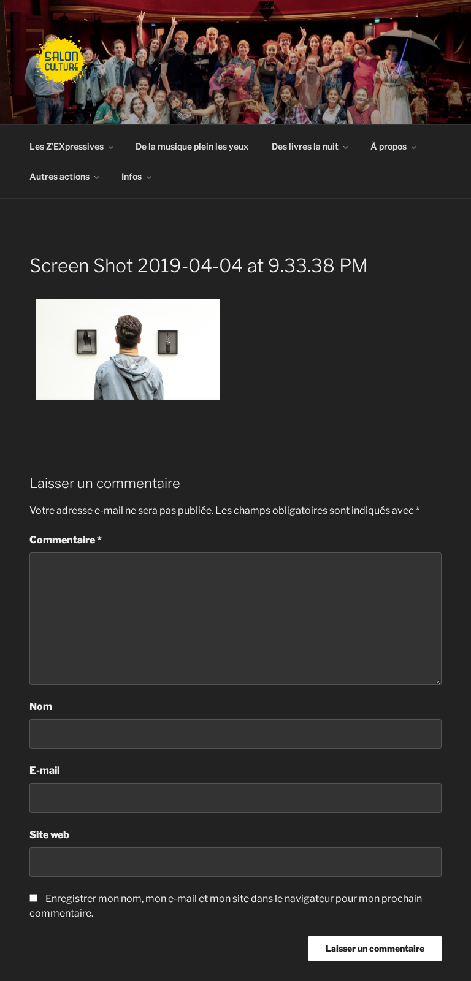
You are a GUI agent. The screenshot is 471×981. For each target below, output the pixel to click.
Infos (131, 176)
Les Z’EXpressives (66, 146)
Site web (49, 835)
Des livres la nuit (305, 146)
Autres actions (59, 176)
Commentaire (65, 540)
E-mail (44, 770)
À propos (388, 146)
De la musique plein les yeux (192, 146)
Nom (40, 706)
